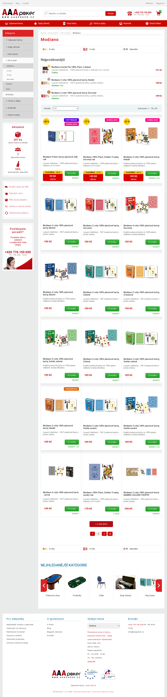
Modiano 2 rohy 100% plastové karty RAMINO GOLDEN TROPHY (141, 493)
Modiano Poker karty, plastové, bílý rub (60, 158)
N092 (8, 89)
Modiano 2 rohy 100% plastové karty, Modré (58, 226)
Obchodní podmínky (15, 639)
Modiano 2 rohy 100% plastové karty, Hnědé (58, 426)
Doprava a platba (14, 636)
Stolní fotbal (13, 115)
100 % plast (11, 60)
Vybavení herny (14, 40)
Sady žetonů (13, 47)
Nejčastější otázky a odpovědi (20, 625)
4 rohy (9, 75)
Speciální (10, 79)
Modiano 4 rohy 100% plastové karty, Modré (58, 293)
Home (43, 33)
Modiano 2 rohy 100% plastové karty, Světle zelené (142, 360)
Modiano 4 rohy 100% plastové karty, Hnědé (142, 158)
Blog (17, 3)
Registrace (160, 3)
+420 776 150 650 (18, 252)
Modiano (10, 66)
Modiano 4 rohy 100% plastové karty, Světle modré (142, 427)
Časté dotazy (8, 3)
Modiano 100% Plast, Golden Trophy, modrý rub (101, 493)
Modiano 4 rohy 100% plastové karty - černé (61, 493)
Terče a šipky (13, 101)
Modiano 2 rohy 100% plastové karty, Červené (101, 226)
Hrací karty (12, 54)
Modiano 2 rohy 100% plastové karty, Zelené (101, 293)
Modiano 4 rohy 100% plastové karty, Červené (142, 226)
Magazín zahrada (54, 632)
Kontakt (26, 3)
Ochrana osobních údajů (17, 643)
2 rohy (9, 71)
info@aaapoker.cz (136, 632)
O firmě (50, 625)
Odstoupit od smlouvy (16, 628)
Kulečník (11, 108)
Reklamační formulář (16, 632)
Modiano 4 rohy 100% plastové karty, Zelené (101, 360)
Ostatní (9, 84)
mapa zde (91, 661)
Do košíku (72, 173)
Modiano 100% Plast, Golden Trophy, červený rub (101, 158)
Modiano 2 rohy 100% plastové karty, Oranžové (142, 293)
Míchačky (9, 95)
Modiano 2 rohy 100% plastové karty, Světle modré (101, 427)
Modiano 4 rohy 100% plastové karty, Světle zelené (58, 360)
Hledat (111, 13)
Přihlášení (149, 3)
